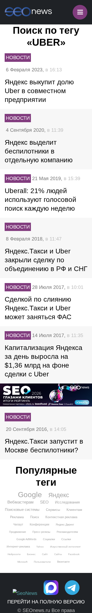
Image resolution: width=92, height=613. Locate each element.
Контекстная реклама (61, 517)
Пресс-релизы (41, 531)
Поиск (34, 517)
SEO (44, 502)
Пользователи (42, 561)
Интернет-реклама (18, 546)
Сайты (58, 554)
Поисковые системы (22, 509)
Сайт (45, 554)
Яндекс (58, 495)
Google (30, 494)
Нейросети (14, 554)
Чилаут (18, 524)
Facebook (73, 554)
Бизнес (31, 554)
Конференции (39, 524)
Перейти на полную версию (46, 601)
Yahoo (40, 546)
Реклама (17, 517)
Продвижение (17, 531)
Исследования (67, 502)
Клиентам (74, 510)
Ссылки (66, 539)
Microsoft (22, 561)
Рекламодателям (67, 531)
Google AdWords (26, 539)
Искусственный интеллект (65, 546)
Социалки (49, 539)
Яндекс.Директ (65, 524)
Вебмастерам (20, 502)
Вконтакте (63, 561)
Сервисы (53, 510)
